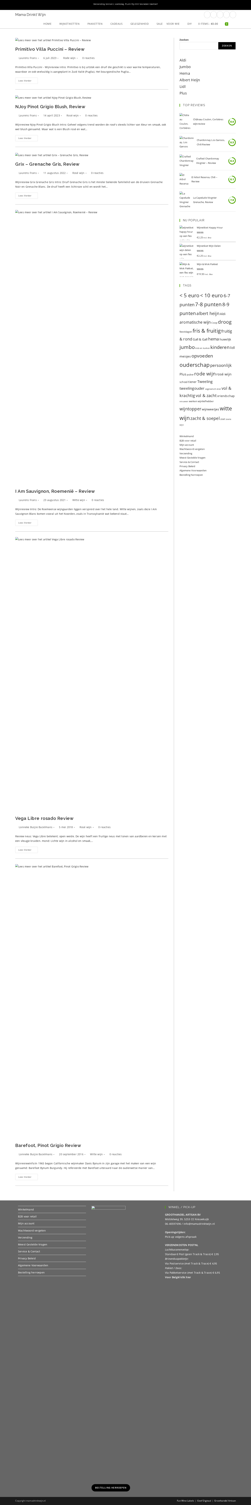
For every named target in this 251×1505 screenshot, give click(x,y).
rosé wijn (224, 374)
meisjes (185, 356)
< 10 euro (211, 295)
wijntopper (190, 409)
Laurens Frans (28, 58)
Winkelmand (187, 436)
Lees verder (28, 81)
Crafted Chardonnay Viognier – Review (207, 160)
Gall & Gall (200, 339)
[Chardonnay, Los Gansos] (187, 142)
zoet (222, 419)
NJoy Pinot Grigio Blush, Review (50, 106)
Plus (183, 93)
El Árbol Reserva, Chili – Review (204, 179)
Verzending (186, 453)
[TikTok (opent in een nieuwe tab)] (233, 14)
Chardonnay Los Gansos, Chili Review (211, 142)
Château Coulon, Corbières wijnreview (208, 121)
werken (193, 401)
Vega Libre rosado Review (44, 818)
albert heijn (207, 313)
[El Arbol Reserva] (184, 179)
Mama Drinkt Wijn (30, 14)
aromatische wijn (195, 322)
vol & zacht (206, 395)
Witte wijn (78, 500)
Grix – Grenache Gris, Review (47, 164)
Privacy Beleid (187, 466)
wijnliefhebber (206, 401)
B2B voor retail (188, 440)
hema (213, 339)
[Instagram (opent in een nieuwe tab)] (220, 14)
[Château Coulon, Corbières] (185, 121)
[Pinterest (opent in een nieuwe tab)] (213, 14)
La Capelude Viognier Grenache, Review (205, 200)
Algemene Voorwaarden (193, 470)
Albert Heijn (190, 79)
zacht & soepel (205, 418)
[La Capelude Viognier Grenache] (185, 200)
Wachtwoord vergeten (192, 449)
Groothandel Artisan (225, 1500)
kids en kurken (202, 348)
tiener (192, 382)
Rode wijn (69, 58)
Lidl (183, 86)
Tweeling (205, 381)
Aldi (183, 60)
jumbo (187, 347)
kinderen (220, 347)
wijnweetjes (210, 409)
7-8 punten (208, 304)
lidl (232, 347)
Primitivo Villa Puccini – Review (50, 49)
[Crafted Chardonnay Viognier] (186, 160)
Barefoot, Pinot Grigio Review (48, 1145)
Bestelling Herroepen (110, 1487)
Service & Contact (189, 462)
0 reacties (88, 58)
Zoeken (184, 39)
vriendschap (226, 396)
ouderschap (195, 364)
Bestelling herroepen (191, 474)
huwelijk (225, 339)
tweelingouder (192, 388)
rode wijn (205, 373)
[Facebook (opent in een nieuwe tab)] (207, 14)
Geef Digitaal (204, 1500)
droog (225, 321)
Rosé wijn (73, 115)
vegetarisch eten (213, 389)
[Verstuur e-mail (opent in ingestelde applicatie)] (226, 14)
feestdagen (186, 331)
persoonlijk (221, 365)
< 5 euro (190, 295)
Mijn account (187, 444)
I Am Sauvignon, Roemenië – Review (55, 491)
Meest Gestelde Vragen (192, 457)
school (184, 382)
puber (190, 374)
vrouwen (184, 401)
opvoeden (202, 356)
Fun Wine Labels (185, 1500)
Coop (214, 322)
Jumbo (185, 66)
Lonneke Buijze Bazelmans (35, 827)
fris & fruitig (207, 330)
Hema (185, 73)
